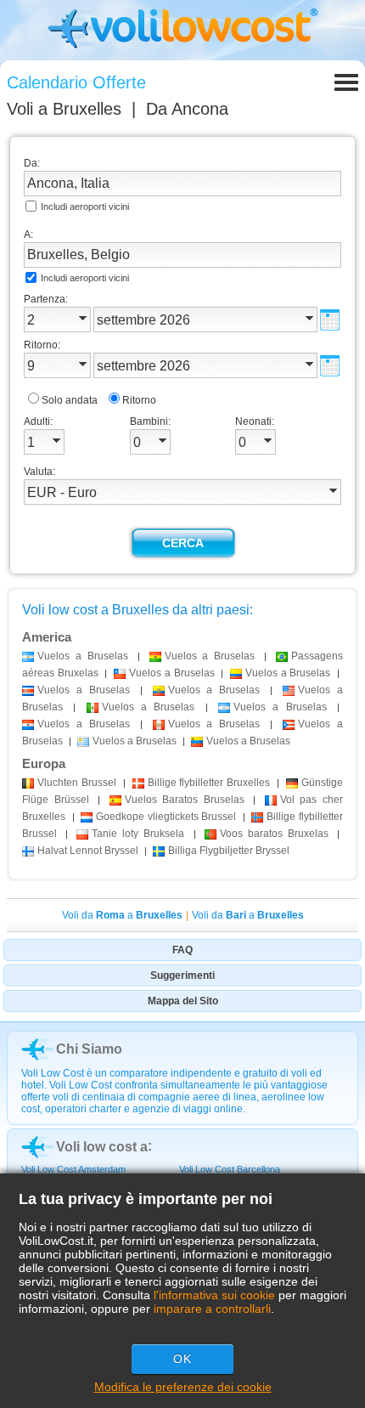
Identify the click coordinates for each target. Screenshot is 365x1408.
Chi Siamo (89, 1049)
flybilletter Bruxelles (209, 783)
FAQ (182, 950)
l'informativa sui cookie (214, 1295)
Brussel (78, 783)
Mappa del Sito (183, 1001)
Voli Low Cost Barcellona (229, 1169)
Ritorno (139, 400)
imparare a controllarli (212, 1308)
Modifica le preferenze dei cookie (183, 1387)
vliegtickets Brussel (167, 817)
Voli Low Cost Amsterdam (73, 1169)
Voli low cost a (102, 1146)
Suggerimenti (182, 975)
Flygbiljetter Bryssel (228, 851)
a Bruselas (82, 656)
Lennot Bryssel (87, 851)
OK (182, 1359)
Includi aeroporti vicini (85, 206)
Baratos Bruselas (184, 800)
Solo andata (70, 400)
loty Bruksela (138, 834)
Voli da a (122, 915)
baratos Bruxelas (274, 834)
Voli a (64, 108)
